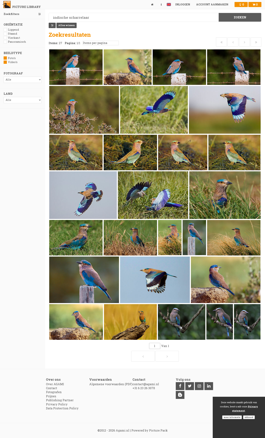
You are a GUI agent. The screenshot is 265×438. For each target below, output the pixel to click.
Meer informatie (232, 417)
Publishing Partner (60, 400)
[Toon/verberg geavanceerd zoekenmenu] (52, 25)
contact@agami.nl (145, 384)
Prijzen (51, 396)
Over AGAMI (55, 384)
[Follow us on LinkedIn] (208, 386)
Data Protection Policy (62, 408)
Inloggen (182, 4)
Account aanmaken (212, 4)
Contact (51, 388)
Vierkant (14, 37)
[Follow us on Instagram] (199, 386)
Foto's (12, 58)
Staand (12, 33)
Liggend (13, 29)
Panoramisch (17, 41)
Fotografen (54, 392)
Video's (12, 62)
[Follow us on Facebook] (180, 386)
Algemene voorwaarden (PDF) (110, 384)
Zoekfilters (11, 14)
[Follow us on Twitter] (189, 386)
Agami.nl (122, 430)
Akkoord (249, 417)
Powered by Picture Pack (149, 430)
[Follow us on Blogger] (180, 395)
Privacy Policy (57, 404)
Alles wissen (66, 25)
